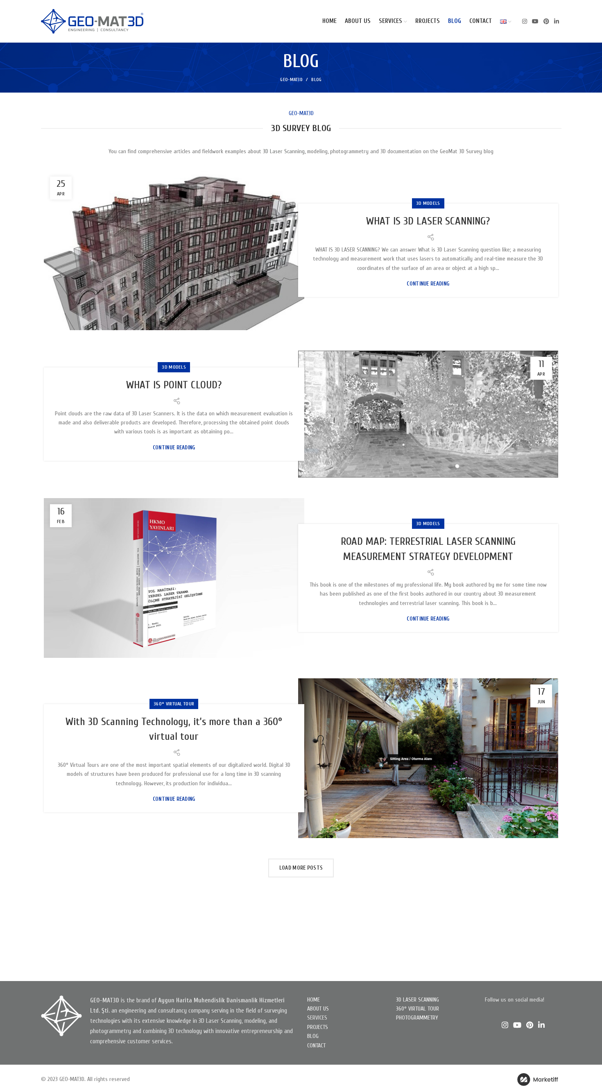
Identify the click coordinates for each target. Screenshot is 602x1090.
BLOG (313, 1036)
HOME (313, 999)
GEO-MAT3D (291, 79)
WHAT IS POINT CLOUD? (174, 385)
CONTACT (316, 1045)
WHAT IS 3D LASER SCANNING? (428, 221)
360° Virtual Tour (174, 704)
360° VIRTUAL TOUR (417, 1008)
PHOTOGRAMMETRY (417, 1017)
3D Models (428, 203)
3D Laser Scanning (284, 151)
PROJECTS (317, 1027)
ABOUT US (318, 1008)
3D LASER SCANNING (417, 999)
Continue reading (428, 283)
